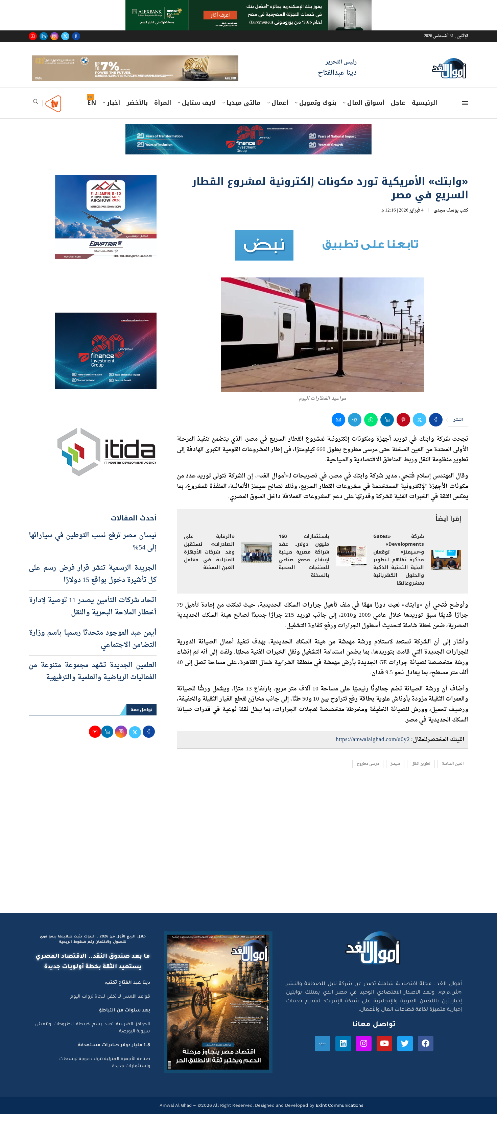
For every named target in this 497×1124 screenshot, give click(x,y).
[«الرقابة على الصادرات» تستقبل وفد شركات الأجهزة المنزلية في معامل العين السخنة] (256, 562)
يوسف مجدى (446, 220)
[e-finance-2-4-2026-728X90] (248, 139)
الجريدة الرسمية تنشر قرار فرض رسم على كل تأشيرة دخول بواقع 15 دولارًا (93, 583)
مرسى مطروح (368, 773)
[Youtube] (33, 36)
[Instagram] (54, 36)
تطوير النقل (420, 773)
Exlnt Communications (338, 1115)
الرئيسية (424, 112)
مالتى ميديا (244, 112)
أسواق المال (365, 112)
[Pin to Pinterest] (403, 429)
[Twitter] (65, 36)
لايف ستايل (199, 112)
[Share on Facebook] (436, 429)
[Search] (35, 113)
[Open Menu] (465, 113)
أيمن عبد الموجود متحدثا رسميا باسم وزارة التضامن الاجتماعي (93, 648)
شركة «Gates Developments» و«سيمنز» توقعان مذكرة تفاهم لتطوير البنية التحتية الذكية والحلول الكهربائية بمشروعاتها (398, 569)
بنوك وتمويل (317, 112)
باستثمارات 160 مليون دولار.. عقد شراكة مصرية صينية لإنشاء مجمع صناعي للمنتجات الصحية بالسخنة (304, 566)
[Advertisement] (248, 858)
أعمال (279, 112)
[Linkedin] (44, 36)
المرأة (162, 112)
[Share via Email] (338, 429)
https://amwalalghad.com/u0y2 (373, 749)
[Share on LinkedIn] (387, 429)
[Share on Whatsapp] (371, 429)
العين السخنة (453, 773)
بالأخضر (137, 112)
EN (91, 112)
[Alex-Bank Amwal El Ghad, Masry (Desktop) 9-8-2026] (248, 6)
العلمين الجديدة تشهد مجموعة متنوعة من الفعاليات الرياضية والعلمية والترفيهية (93, 680)
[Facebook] (76, 36)
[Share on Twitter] (419, 429)
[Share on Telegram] (354, 429)
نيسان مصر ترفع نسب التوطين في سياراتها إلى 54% (93, 551)
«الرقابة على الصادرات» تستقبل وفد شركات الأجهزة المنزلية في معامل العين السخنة (209, 562)
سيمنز (395, 773)
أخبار (113, 112)
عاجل (398, 112)
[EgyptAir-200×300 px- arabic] (106, 190)
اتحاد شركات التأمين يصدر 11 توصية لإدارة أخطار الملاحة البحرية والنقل (93, 616)
